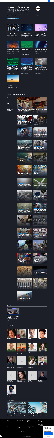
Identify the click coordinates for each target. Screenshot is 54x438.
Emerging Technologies (10, 109)
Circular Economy (9, 104)
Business (8, 103)
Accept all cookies (48, 434)
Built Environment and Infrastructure (11, 102)
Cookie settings (48, 436)
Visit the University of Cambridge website (12, 18)
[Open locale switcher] (1, 436)
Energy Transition (9, 110)
